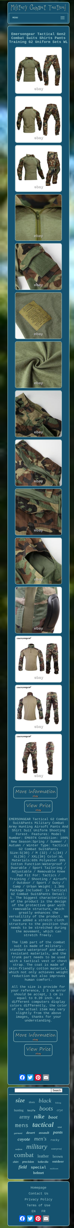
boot (52, 1117)
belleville (43, 1161)
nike (39, 1116)
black (45, 1100)
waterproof (56, 1148)
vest (60, 1127)
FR (43, 1211)
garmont (18, 1133)
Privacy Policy (38, 1199)
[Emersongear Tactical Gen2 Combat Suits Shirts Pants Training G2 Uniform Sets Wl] (38, 70)
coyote (24, 1139)
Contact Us (38, 1193)
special (38, 1167)
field (23, 1167)
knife (31, 1110)
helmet (38, 1173)
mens (21, 1126)
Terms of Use (38, 1205)
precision (28, 1161)
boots (46, 1108)
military (36, 1146)
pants (58, 1132)
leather (43, 1156)
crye (60, 1110)
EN (34, 1211)
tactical (43, 1124)
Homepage (38, 1188)
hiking (58, 1102)
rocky (55, 1140)
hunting (18, 1110)
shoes (32, 1102)
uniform (18, 1149)
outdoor (58, 1161)
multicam (54, 1168)
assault (44, 1133)
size (20, 1100)
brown (58, 1156)
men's (40, 1139)
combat (24, 1154)
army (24, 1117)
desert (30, 1133)
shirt (15, 1161)
